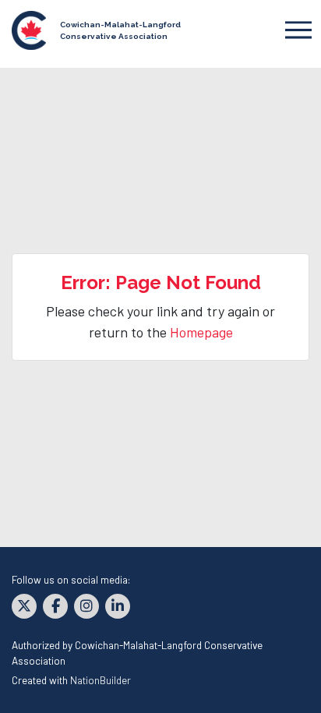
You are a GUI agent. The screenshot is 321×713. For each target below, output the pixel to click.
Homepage (201, 332)
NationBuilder (100, 680)
